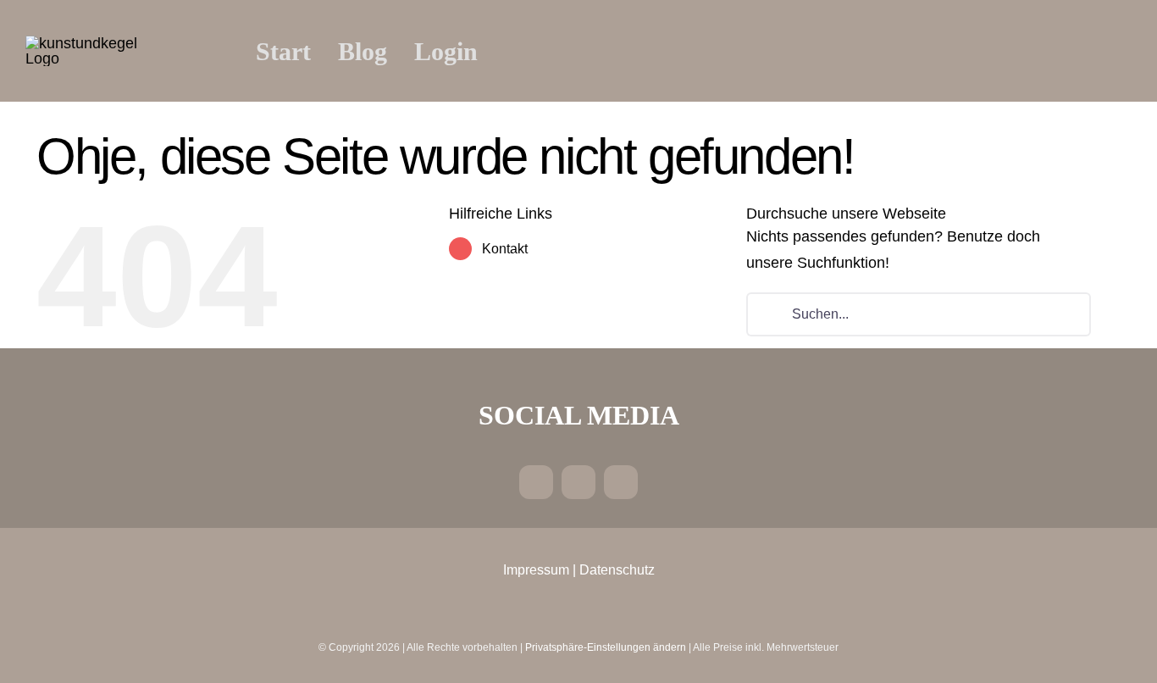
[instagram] (578, 482)
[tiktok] (621, 482)
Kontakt (505, 249)
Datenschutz (617, 570)
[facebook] (536, 482)
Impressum (536, 570)
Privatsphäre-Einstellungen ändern (605, 647)
